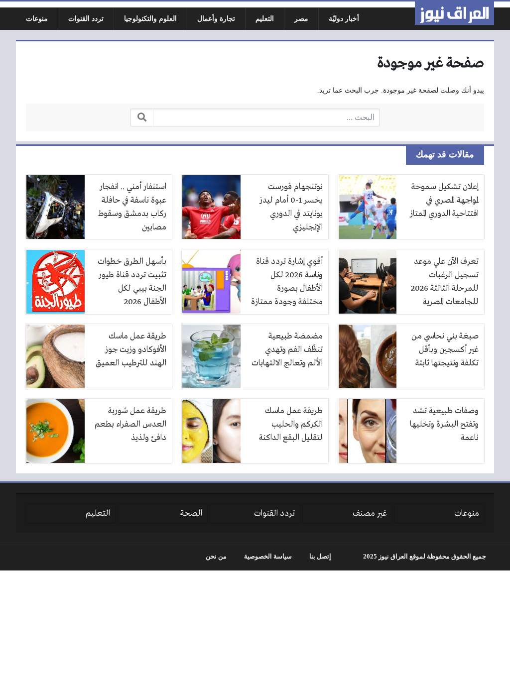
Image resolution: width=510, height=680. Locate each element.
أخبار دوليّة (344, 18)
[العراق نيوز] (454, 13)
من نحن (216, 556)
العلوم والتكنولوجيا (150, 18)
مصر (301, 18)
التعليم (264, 18)
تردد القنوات (86, 18)
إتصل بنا (320, 556)
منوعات (37, 18)
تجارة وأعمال (216, 18)
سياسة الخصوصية (268, 556)
